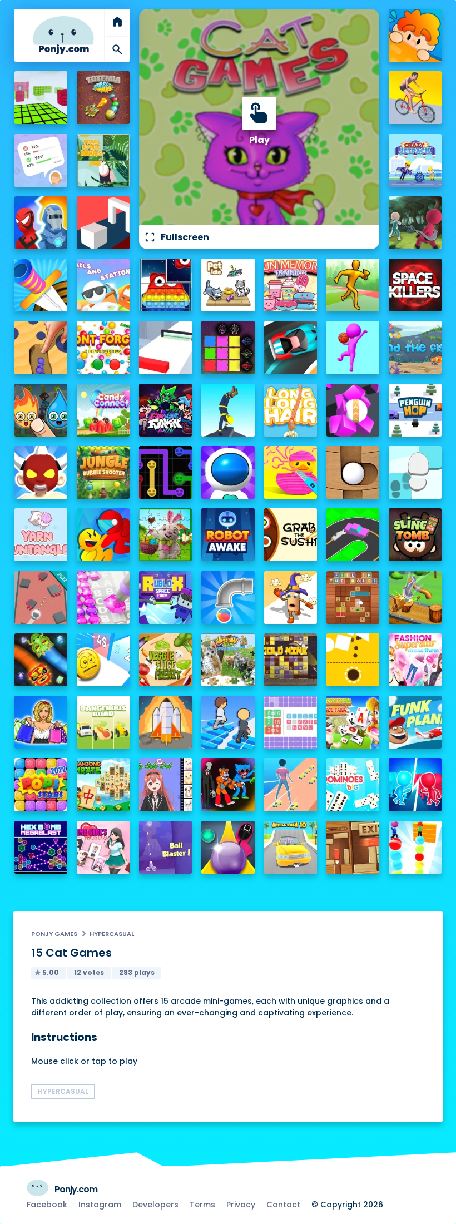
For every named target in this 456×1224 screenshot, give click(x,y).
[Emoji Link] (165, 472)
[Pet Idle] (227, 285)
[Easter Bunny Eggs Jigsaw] (165, 534)
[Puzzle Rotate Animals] (103, 160)
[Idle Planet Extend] (165, 722)
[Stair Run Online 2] (227, 722)
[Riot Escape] (103, 534)
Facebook (47, 1204)
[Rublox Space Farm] (165, 597)
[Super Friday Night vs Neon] (165, 410)
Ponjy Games (54, 933)
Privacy (240, 1204)
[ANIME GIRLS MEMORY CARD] (103, 847)
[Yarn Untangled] (40, 534)
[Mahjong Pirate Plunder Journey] (103, 784)
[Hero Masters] (40, 222)
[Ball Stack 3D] (415, 847)
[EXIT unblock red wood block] (352, 847)
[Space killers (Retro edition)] (415, 285)
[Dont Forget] (103, 347)
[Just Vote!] (40, 160)
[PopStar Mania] (40, 784)
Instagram (99, 1204)
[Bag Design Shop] (40, 722)
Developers (155, 1204)
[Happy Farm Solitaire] (352, 722)
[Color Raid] (40, 347)
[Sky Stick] (352, 285)
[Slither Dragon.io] (40, 659)
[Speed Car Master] (290, 347)
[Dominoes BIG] (352, 784)
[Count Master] (415, 784)
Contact (283, 1204)
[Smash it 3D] (415, 597)
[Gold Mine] (290, 659)
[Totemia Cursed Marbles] (103, 97)
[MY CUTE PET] (165, 784)
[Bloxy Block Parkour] (40, 97)
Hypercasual (112, 933)
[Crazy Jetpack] (415, 160)
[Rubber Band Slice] (290, 472)
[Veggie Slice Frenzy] (165, 659)
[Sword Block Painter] (227, 347)
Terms (202, 1204)
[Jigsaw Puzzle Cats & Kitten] (227, 659)
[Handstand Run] (227, 410)
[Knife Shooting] (40, 285)
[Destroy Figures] (352, 659)
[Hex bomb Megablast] (40, 847)
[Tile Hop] (415, 472)
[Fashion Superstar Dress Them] (415, 659)
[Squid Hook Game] (415, 222)
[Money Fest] (103, 659)
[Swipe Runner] (415, 97)
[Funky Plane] (415, 722)
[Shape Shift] (103, 222)
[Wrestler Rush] (40, 472)
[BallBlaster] (165, 847)
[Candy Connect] (103, 410)
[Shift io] (165, 347)
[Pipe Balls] (227, 597)
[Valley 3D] (40, 597)
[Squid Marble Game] (227, 847)
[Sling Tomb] (415, 534)
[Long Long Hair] (290, 410)
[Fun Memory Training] (290, 285)
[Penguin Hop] (415, 410)
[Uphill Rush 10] (290, 847)
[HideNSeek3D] (415, 35)
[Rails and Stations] (103, 285)
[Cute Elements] (40, 410)
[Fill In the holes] (352, 597)
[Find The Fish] (415, 347)
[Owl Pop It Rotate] (165, 285)
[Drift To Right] (352, 534)
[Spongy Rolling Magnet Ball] (352, 410)
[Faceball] (352, 347)
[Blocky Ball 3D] (352, 472)
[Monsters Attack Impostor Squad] (227, 784)
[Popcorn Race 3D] (290, 597)
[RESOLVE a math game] (290, 722)
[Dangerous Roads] (103, 722)
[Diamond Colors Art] (103, 597)
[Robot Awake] (227, 534)
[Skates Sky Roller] (290, 784)
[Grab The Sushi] (290, 534)
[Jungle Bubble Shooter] (103, 472)
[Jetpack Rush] (227, 472)
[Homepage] (63, 35)
